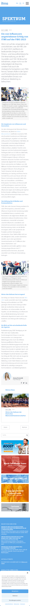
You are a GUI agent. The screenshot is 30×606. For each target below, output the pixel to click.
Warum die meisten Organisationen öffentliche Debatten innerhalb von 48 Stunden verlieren (13, 528)
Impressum (22, 604)
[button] (27, 573)
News (10, 30)
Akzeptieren (15, 591)
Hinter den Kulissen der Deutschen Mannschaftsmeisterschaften (12, 537)
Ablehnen (15, 596)
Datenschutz (16, 604)
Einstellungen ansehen (15, 600)
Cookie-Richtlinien (9, 604)
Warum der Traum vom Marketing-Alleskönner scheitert (11, 547)
